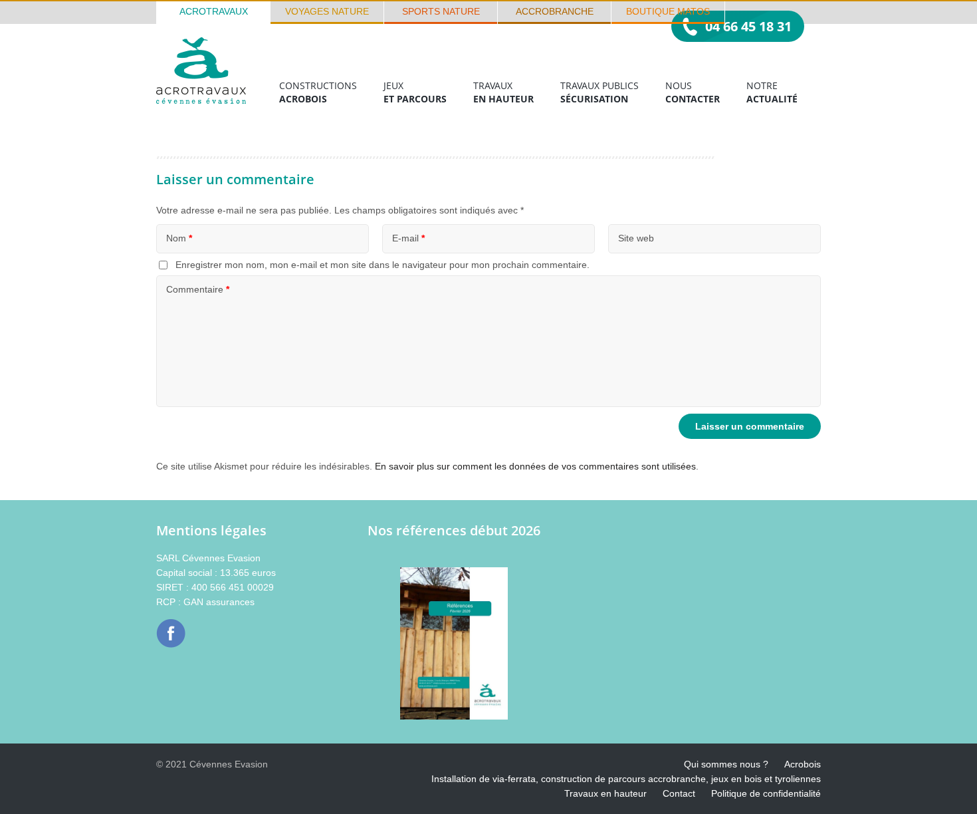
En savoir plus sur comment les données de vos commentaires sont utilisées (535, 466)
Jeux (415, 92)
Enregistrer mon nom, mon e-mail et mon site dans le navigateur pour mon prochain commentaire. (382, 264)
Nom (179, 238)
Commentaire (197, 289)
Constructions (318, 92)
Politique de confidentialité (766, 793)
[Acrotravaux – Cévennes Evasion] (201, 100)
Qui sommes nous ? (726, 764)
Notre (772, 92)
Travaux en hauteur (605, 793)
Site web (636, 238)
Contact (679, 793)
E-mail (408, 238)
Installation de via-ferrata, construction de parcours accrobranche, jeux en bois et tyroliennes (626, 778)
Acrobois (802, 764)
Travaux (503, 92)
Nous (692, 92)
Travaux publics (599, 92)
